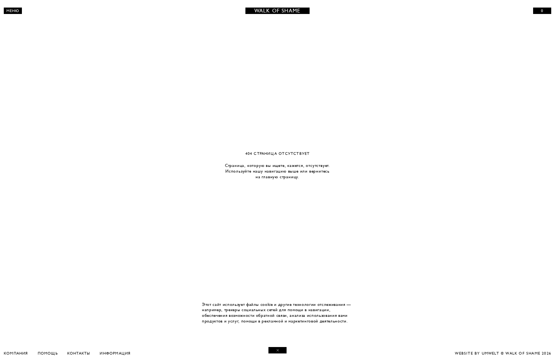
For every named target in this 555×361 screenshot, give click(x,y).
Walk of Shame (277, 11)
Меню (13, 10)
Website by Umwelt (477, 353)
